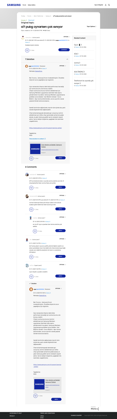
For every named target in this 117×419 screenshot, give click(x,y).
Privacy (12, 416)
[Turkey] (13, 5)
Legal (42, 416)
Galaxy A (27, 42)
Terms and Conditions (47, 413)
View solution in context (36, 139)
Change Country (76, 415)
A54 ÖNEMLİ (79, 72)
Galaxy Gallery (31, 5)
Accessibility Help (16, 413)
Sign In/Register (98, 5)
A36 (75, 54)
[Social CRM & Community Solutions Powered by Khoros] (95, 408)
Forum (24, 5)
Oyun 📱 (77, 45)
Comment (64, 49)
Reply (60, 158)
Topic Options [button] (91, 26)
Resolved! (31, 20)
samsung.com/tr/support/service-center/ (49, 149)
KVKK (42, 418)
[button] (67, 37)
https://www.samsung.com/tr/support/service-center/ (45, 128)
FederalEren (38, 71)
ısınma (76, 63)
